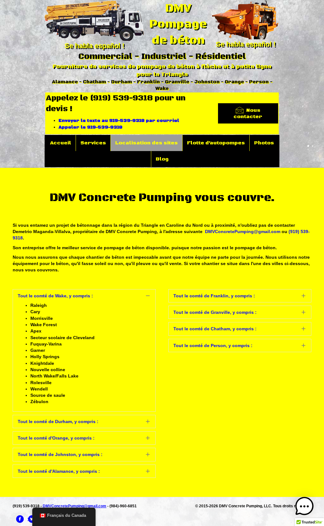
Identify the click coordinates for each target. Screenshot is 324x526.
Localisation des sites (146, 143)
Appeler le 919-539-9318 (90, 127)
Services (93, 143)
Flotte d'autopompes (216, 143)
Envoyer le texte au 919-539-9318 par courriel (119, 121)
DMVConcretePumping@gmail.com (242, 231)
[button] (84, 295)
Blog (162, 159)
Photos (264, 143)
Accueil (60, 143)
